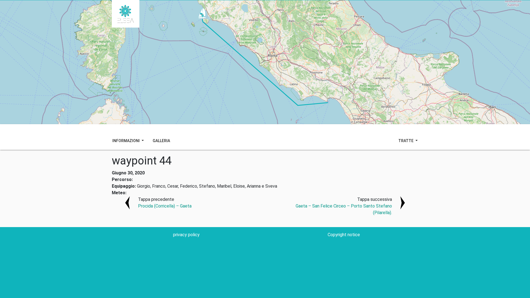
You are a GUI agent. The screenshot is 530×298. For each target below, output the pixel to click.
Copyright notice (344, 234)
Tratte (406, 141)
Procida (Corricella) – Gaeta (165, 206)
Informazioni (126, 141)
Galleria (161, 141)
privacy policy (186, 234)
